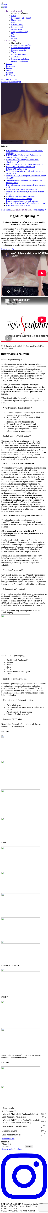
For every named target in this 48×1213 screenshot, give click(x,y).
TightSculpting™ (13, 162)
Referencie (10, 66)
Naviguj (17, 82)
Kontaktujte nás (7, 82)
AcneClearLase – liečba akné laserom (21, 189)
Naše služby (11, 41)
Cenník (9, 64)
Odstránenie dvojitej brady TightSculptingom (24, 164)
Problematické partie (14, 11)
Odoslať (29, 1147)
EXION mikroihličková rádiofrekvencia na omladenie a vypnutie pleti (23, 156)
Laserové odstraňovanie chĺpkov (19, 199)
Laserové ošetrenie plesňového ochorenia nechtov (26, 203)
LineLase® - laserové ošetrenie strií (20, 166)
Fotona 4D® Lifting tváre (16, 169)
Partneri (9, 68)
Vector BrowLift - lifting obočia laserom (22, 160)
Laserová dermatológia (21, 210)
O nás (8, 70)
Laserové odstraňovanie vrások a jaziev (22, 201)
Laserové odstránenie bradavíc (18, 205)
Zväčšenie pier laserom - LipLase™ (20, 196)
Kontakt (9, 73)
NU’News (10, 75)
